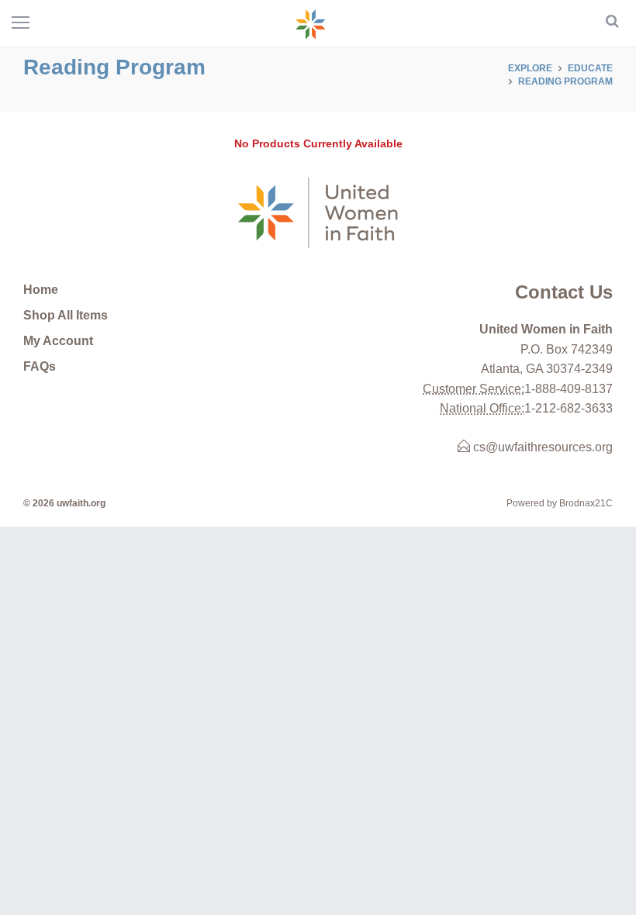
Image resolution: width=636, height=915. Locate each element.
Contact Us (564, 291)
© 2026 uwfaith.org (64, 503)
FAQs (39, 366)
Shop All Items (65, 315)
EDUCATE (590, 68)
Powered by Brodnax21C (559, 503)
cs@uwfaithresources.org (541, 447)
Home (40, 289)
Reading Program (565, 81)
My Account (58, 340)
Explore (530, 68)
